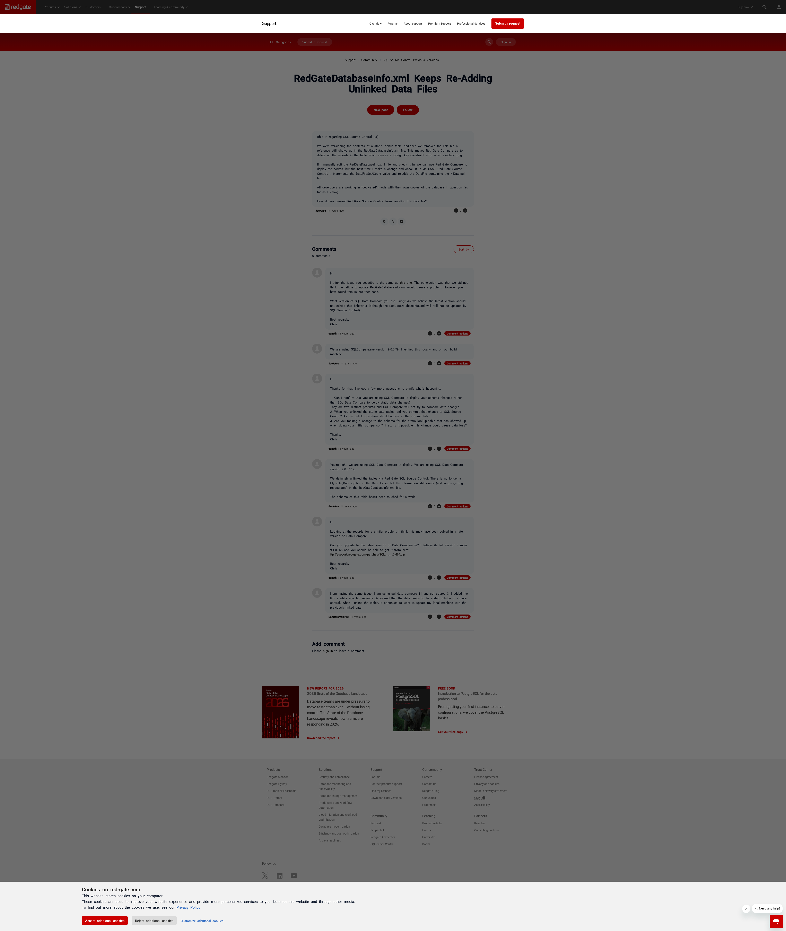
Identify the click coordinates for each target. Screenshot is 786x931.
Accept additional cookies (104, 920)
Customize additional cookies (202, 920)
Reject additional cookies (154, 920)
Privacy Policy (188, 907)
